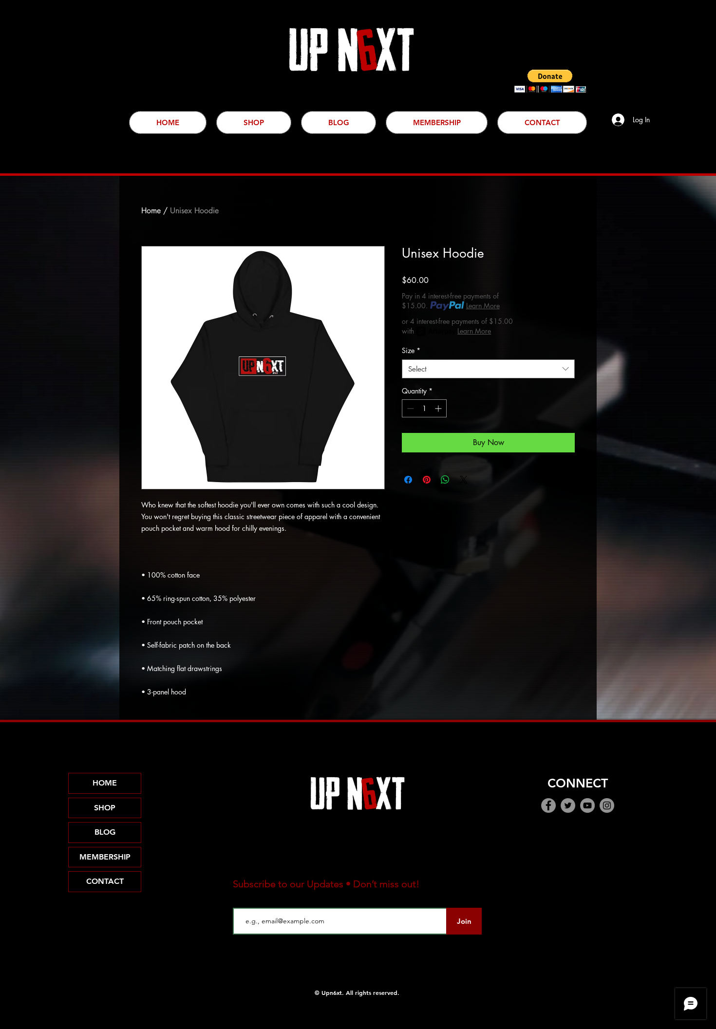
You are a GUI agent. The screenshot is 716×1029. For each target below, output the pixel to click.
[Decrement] (409, 408)
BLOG (104, 832)
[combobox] (488, 368)
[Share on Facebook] (408, 480)
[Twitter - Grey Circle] (568, 805)
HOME (105, 782)
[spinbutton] (424, 408)
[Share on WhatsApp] (445, 480)
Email (242, 900)
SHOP (104, 807)
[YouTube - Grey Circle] (587, 805)
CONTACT (105, 881)
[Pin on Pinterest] (427, 480)
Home (151, 211)
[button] (550, 81)
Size (411, 350)
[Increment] (439, 408)
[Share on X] (464, 480)
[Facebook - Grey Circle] (548, 805)
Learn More (483, 305)
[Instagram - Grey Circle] (607, 805)
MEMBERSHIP (105, 856)
